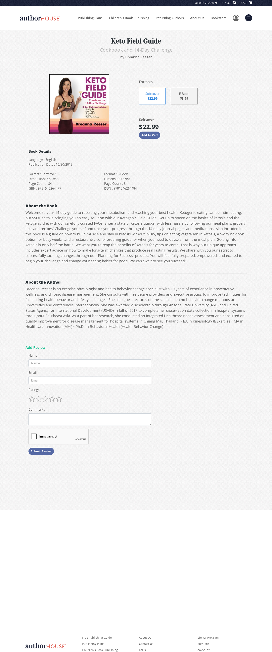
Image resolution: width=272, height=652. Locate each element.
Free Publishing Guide (97, 637)
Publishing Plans (90, 18)
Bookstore (219, 18)
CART (244, 3)
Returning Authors (170, 18)
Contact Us (146, 644)
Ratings (34, 389)
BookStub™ (203, 650)
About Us (197, 18)
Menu (250, 17)
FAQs (142, 650)
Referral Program (207, 637)
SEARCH (227, 3)
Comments (36, 409)
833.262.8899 (208, 3)
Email (32, 372)
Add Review (35, 347)
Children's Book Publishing (129, 18)
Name (32, 355)
